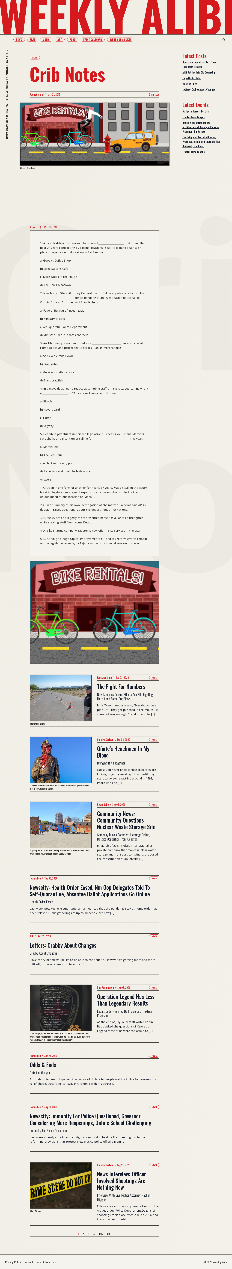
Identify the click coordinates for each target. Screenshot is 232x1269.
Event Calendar (92, 39)
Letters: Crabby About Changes (198, 89)
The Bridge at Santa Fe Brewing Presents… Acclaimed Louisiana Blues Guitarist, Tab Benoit (202, 141)
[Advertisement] (94, 197)
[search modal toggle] (224, 39)
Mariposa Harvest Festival (195, 111)
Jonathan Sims (104, 677)
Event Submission (120, 39)
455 (100, 1234)
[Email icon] (55, 227)
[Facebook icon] (40, 227)
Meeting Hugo (189, 84)
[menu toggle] (6, 39)
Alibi (32, 936)
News (19, 39)
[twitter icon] (45, 227)
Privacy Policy (13, 1262)
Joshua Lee (35, 878)
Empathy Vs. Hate (191, 78)
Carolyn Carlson (105, 739)
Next (109, 1234)
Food (72, 39)
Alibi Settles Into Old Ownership (198, 72)
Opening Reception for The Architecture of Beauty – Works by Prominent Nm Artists (200, 127)
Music (46, 39)
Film (32, 39)
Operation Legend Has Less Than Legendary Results (199, 64)
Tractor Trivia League (193, 117)
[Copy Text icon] (50, 227)
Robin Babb (103, 804)
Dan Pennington (105, 987)
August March (37, 94)
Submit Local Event (47, 1262)
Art (59, 39)
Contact (28, 1262)
